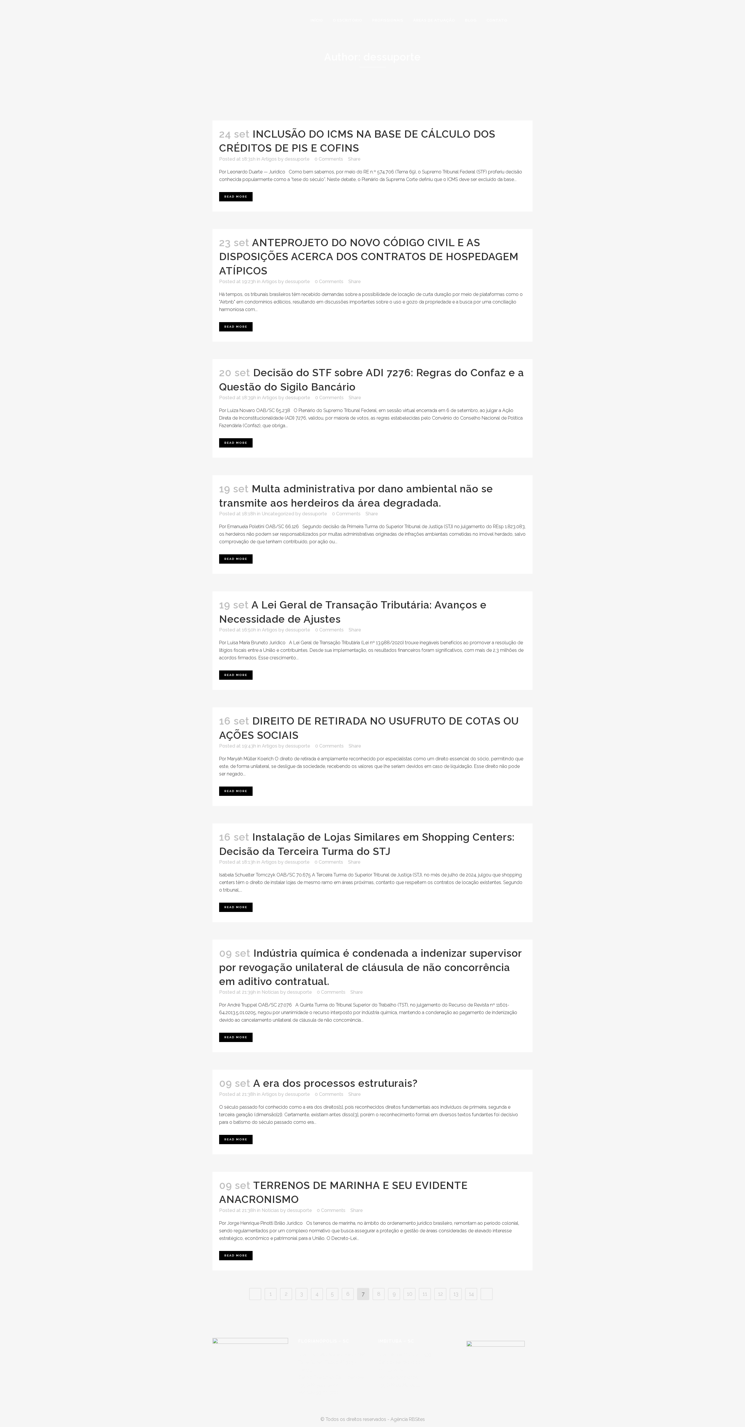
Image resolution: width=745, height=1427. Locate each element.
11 (425, 1294)
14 (471, 1294)
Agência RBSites (408, 1419)
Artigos (269, 159)
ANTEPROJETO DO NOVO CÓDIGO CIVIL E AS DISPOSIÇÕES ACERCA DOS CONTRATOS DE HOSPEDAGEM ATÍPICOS (369, 257)
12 (440, 1294)
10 (409, 1294)
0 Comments (329, 159)
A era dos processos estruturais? (335, 1083)
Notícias (270, 992)
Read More (235, 196)
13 (455, 1294)
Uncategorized (278, 514)
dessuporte (297, 159)
